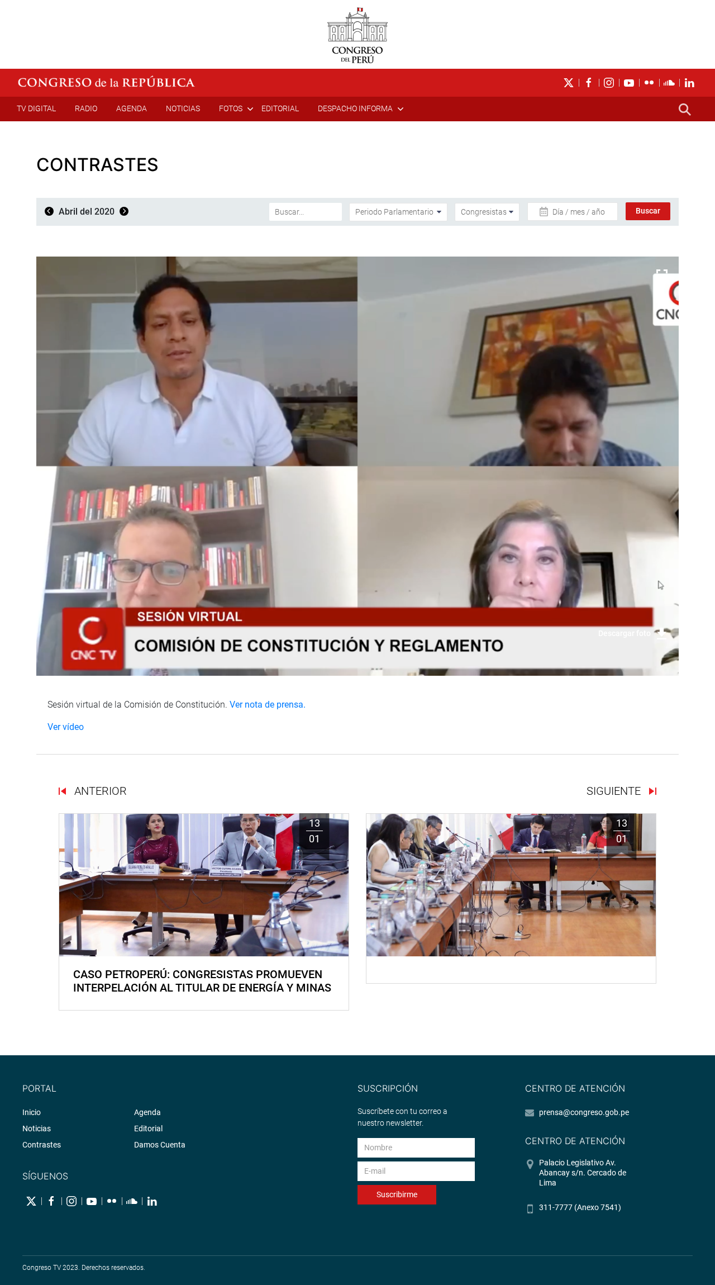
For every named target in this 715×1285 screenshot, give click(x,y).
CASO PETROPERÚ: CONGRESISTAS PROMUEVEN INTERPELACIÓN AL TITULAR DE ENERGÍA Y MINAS (202, 981)
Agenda (131, 108)
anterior (99, 791)
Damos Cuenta (159, 1144)
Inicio (31, 1112)
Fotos (230, 108)
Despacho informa (355, 108)
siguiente (615, 791)
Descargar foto (624, 633)
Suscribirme (396, 1194)
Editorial (280, 108)
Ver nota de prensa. (269, 704)
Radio (86, 108)
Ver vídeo (65, 727)
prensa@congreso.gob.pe (584, 1112)
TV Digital (36, 108)
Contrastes (41, 1144)
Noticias (183, 108)
